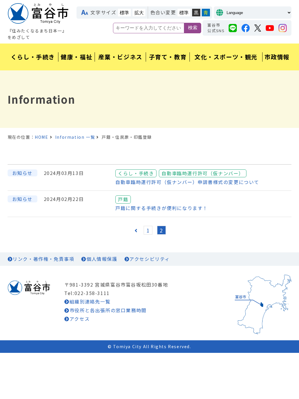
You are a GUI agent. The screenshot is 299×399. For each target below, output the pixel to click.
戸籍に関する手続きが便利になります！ (161, 207)
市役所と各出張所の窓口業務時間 (108, 310)
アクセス (79, 318)
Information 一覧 (75, 137)
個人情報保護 (101, 258)
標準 (124, 12)
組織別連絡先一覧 (89, 301)
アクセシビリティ (149, 258)
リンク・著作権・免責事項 (43, 258)
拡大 (139, 12)
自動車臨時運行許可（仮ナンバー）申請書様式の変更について (187, 181)
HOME (41, 137)
